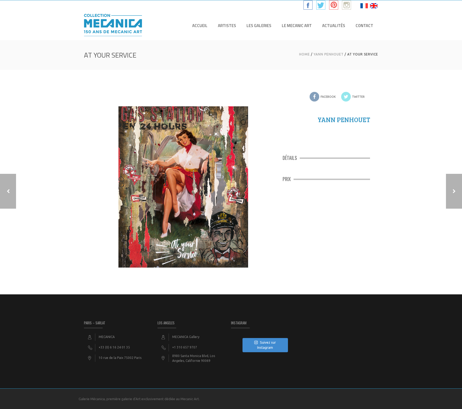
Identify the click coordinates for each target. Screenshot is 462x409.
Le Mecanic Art (297, 25)
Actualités (333, 25)
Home (304, 54)
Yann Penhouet (329, 54)
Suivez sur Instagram (266, 345)
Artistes (227, 25)
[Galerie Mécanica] (113, 25)
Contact (364, 25)
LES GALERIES (259, 25)
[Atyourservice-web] (183, 181)
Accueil (199, 25)
